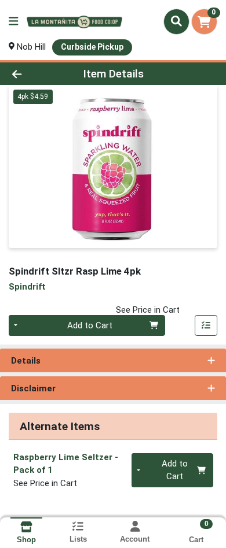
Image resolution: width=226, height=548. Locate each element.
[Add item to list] (206, 325)
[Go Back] (35, 73)
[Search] (176, 21)
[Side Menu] (13, 22)
